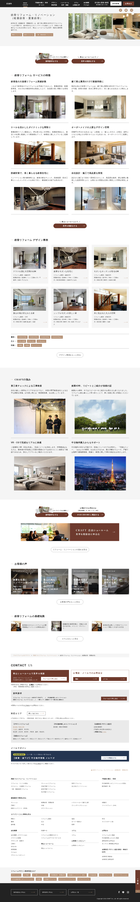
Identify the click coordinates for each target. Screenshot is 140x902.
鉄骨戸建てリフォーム (48, 789)
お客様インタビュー (78, 841)
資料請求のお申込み (108, 841)
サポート (44, 830)
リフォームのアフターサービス (51, 838)
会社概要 (14, 830)
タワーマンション (47, 808)
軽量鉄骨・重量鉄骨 (47, 802)
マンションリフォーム (48, 783)
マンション (14, 802)
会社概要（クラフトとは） (19, 835)
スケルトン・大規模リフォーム (21, 786)
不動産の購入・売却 (109, 779)
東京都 (15, 727)
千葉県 (15, 729)
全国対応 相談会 (107, 856)
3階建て (104, 802)
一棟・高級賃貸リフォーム (19, 789)
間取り (13, 819)
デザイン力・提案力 (17, 841)
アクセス (14, 852)
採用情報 (115, 3)
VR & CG (14, 846)
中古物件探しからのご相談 (110, 838)
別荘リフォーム (77, 783)
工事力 (13, 843)
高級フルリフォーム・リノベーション (24, 779)
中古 (42, 824)
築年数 (13, 824)
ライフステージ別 (107, 821)
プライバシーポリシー (18, 855)
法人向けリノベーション (79, 786)
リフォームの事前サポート (49, 835)
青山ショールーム (47, 844)
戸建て (13, 805)
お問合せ (128, 3)
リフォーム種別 (46, 819)
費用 (12, 821)
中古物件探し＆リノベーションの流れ (114, 783)
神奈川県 (21, 727)
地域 (73, 819)
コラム (74, 830)
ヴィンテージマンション (79, 805)
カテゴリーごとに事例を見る (21, 814)
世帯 (73, 824)
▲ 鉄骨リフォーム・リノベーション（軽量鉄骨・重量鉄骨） (110, 770)
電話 (76, 679)
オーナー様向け (77, 821)
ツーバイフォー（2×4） (109, 805)
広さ (42, 821)
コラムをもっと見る (70, 639)
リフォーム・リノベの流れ (19, 783)
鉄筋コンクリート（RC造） (19, 808)
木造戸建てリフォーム (48, 786)
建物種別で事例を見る (18, 798)
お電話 (31, 684)
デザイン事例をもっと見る (70, 355)
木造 (42, 805)
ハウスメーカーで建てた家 (80, 802)
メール (105, 679)
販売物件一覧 (106, 786)
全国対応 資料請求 (108, 859)
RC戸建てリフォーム (47, 792)
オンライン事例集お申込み (110, 843)
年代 (103, 819)
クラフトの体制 (16, 838)
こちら (27, 705)
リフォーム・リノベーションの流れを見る (70, 550)
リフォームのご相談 (108, 835)
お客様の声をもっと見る (70, 602)
